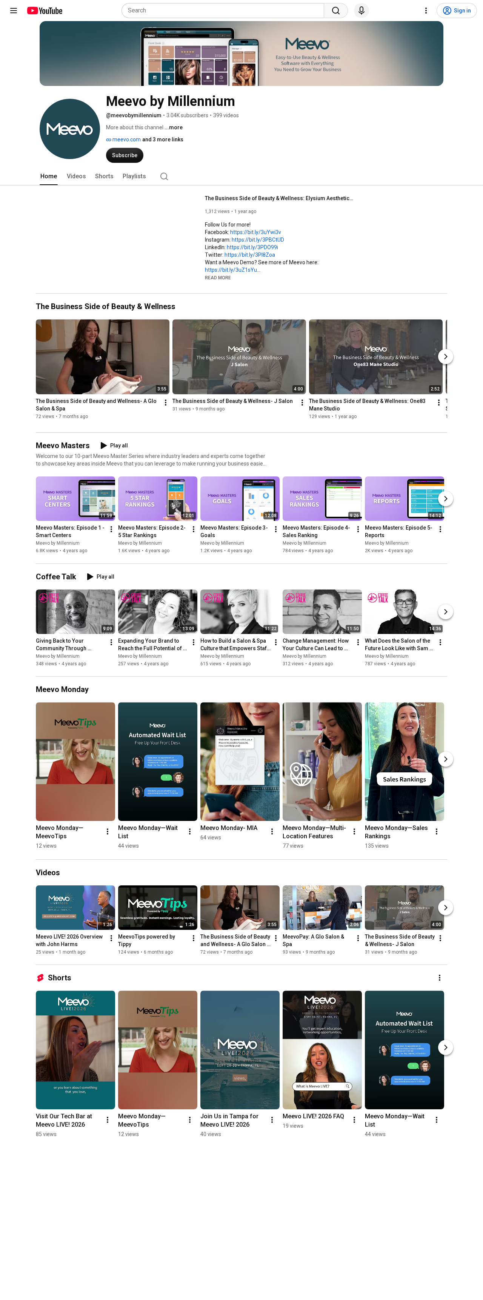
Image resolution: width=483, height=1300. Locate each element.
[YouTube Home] (44, 10)
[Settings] (426, 10)
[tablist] (241, 176)
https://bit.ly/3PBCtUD (258, 240)
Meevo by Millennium (58, 543)
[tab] (49, 176)
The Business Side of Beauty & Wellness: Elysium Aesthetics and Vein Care (280, 198)
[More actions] (165, 402)
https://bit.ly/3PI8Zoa (250, 255)
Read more (218, 277)
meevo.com (126, 139)
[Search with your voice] (361, 10)
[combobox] (225, 10)
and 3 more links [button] (162, 139)
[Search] (336, 10)
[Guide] (13, 10)
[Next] (445, 356)
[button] (218, 277)
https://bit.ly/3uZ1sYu (231, 270)
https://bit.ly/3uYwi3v (255, 232)
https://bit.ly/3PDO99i (252, 247)
